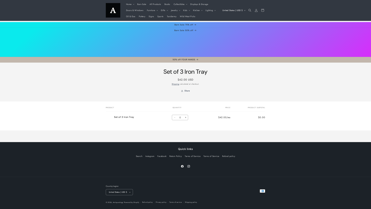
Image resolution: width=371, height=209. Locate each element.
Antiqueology (118, 202)
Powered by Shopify (131, 202)
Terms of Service (193, 156)
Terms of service (175, 202)
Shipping (175, 84)
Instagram (149, 156)
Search (139, 156)
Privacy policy (161, 202)
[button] (130, 4)
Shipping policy (191, 202)
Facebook (162, 156)
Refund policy (228, 156)
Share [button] (187, 90)
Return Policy (175, 156)
